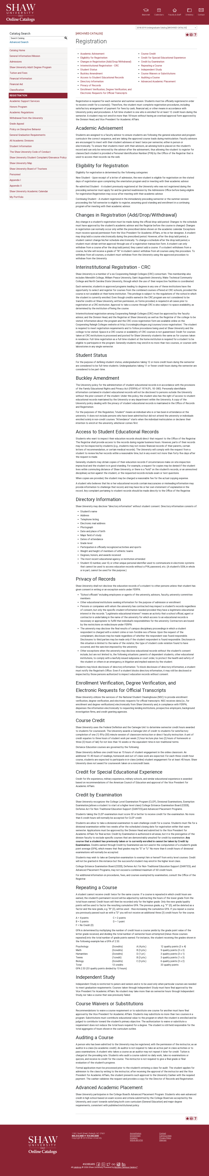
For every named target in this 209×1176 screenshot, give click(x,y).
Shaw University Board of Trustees (28, 168)
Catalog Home (17, 50)
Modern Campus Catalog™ (126, 1167)
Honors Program (18, 106)
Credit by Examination (152, 61)
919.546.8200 (93, 1136)
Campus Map (165, 1136)
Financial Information (21, 78)
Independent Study (151, 69)
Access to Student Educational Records (102, 77)
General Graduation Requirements (27, 135)
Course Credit (148, 53)
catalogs (77, 1167)
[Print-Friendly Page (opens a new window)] (191, 34)
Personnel (15, 174)
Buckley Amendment (91, 73)
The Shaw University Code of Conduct (30, 151)
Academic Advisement (92, 53)
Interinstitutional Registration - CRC (99, 65)
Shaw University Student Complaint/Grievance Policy (38, 157)
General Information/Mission (25, 56)
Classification (17, 89)
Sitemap (162, 1140)
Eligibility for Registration (93, 57)
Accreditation (135, 1133)
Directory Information (92, 81)
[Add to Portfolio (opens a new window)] (187, 34)
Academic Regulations (22, 112)
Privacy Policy (165, 1138)
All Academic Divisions (22, 140)
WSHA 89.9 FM (136, 1140)
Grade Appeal (17, 123)
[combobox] (166, 27)
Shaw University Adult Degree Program (30, 67)
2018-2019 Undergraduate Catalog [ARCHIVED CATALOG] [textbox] (162, 28)
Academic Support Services (25, 101)
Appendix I (15, 180)
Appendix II (16, 185)
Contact (162, 1133)
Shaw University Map (21, 163)
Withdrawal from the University (26, 118)
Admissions (16, 61)
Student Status (88, 69)
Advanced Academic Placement (158, 81)
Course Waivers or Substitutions (158, 73)
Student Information (21, 146)
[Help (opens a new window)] (195, 34)
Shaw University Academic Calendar (29, 191)
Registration (18, 95)
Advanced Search (19, 42)
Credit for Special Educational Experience (163, 57)
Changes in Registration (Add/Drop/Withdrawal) (105, 61)
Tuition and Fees (18, 72)
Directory (134, 1138)
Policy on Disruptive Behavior (25, 129)
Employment (135, 1136)
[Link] (20, 12)
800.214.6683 (78, 1136)
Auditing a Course (150, 77)
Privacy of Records (90, 85)
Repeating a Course (151, 65)
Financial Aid (16, 84)
